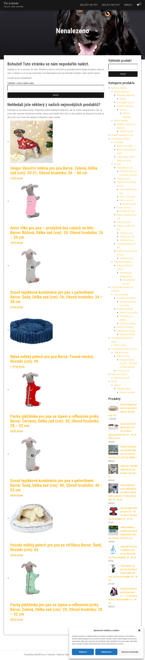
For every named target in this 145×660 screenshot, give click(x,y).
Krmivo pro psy (123, 207)
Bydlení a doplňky (119, 88)
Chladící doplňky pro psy (122, 135)
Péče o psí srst (127, 200)
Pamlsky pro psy (127, 211)
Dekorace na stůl (121, 377)
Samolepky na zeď (125, 102)
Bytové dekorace (121, 91)
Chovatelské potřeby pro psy (124, 349)
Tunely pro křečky (128, 323)
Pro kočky (118, 142)
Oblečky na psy (89, 5)
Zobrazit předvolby (129, 652)
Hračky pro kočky (124, 146)
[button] (139, 630)
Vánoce (123, 109)
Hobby (114, 381)
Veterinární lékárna (122, 261)
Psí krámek (11, 3)
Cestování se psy (125, 167)
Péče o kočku (120, 345)
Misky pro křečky (127, 334)
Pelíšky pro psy (126, 258)
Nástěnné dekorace (126, 95)
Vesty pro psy (123, 370)
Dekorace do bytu (119, 374)
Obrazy (128, 5)
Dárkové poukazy (127, 392)
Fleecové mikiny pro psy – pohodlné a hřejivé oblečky (128, 363)
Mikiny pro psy (123, 356)
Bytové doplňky (121, 120)
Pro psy (117, 164)
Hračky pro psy (123, 178)
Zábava (117, 385)
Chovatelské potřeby (120, 138)
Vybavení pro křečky (126, 330)
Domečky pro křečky (126, 298)
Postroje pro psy (127, 236)
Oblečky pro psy (121, 352)
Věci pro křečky (121, 294)
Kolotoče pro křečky (129, 312)
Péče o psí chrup (127, 196)
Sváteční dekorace (125, 106)
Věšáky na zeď (126, 131)
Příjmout (83, 652)
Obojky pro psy (111, 5)
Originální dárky (124, 388)
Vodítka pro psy (127, 240)
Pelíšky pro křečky (125, 327)
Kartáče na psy (129, 204)
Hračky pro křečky (125, 309)
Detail (20, 178)
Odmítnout (106, 652)
